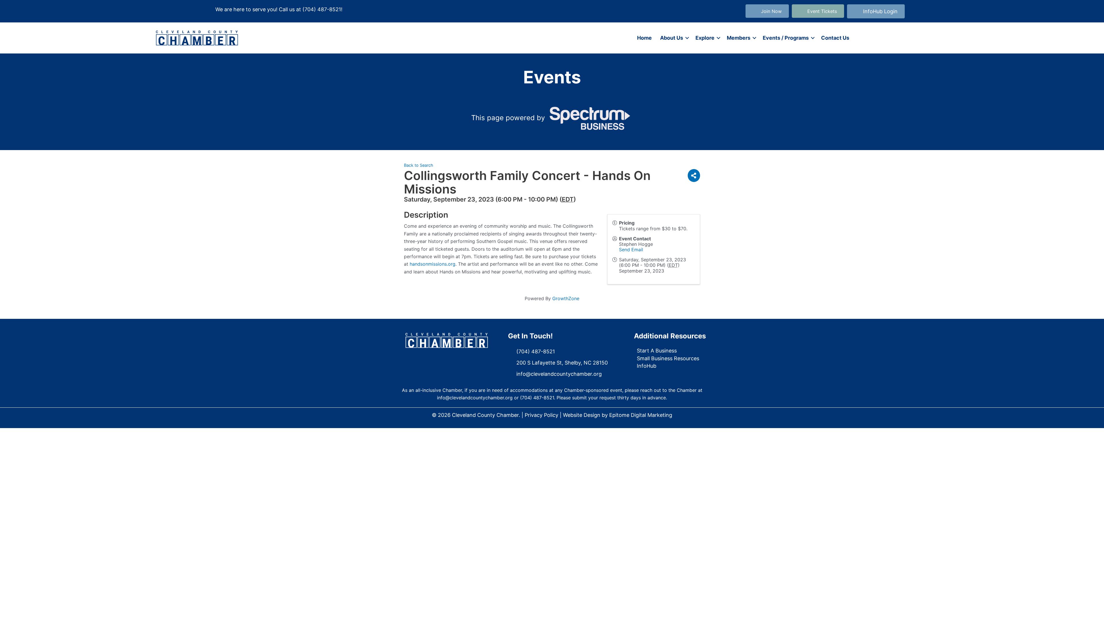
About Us (671, 38)
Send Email (631, 249)
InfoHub (646, 366)
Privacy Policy (541, 415)
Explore (704, 38)
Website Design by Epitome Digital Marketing (617, 415)
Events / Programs (786, 38)
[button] (687, 38)
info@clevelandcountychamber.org (475, 397)
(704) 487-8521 (321, 9)
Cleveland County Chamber (485, 415)
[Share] (694, 175)
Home (644, 38)
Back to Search (418, 165)
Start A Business (657, 351)
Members (738, 38)
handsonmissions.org (432, 264)
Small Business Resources (668, 358)
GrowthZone (565, 298)
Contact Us (835, 38)
